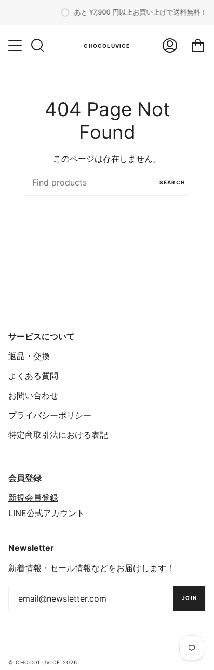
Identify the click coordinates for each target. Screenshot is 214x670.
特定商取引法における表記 (58, 435)
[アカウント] (170, 45)
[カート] (198, 45)
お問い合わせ (33, 395)
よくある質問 (33, 375)
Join (189, 598)
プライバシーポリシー (49, 415)
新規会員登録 (33, 497)
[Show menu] (16, 45)
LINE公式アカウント (46, 513)
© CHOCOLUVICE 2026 (43, 662)
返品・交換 (29, 356)
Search (172, 182)
